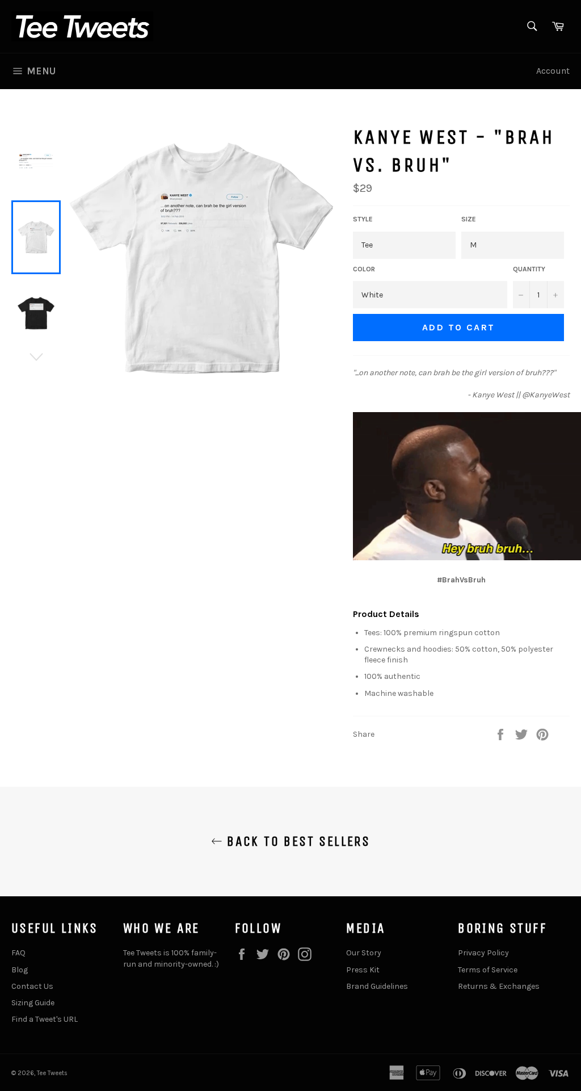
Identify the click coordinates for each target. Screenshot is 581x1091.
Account (553, 70)
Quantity (529, 269)
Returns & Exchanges (499, 986)
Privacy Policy (483, 953)
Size (468, 219)
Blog (19, 970)
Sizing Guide (32, 1003)
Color (364, 269)
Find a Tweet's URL (44, 1019)
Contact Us (32, 986)
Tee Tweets (52, 1073)
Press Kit (363, 970)
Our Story (363, 953)
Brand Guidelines (377, 986)
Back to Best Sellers (296, 841)
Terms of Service (487, 970)
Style (363, 219)
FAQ (18, 953)
